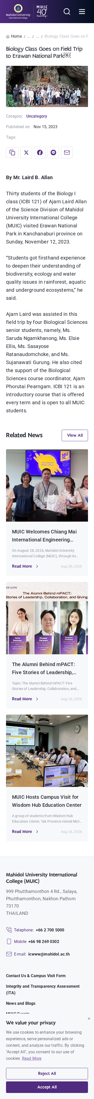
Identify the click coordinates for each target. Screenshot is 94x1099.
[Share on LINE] (53, 152)
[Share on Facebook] (40, 152)
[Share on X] (26, 152)
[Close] (89, 1019)
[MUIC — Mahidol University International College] (27, 11)
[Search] (67, 12)
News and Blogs (21, 1003)
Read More (32, 1058)
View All (75, 435)
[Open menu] (82, 12)
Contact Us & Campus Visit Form (36, 975)
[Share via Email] (67, 152)
